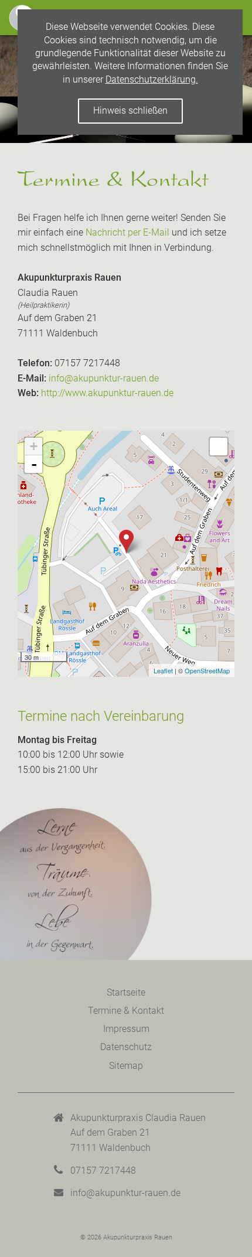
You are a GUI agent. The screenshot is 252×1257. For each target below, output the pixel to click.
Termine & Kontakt (126, 1010)
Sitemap (126, 1065)
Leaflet (163, 670)
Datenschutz (126, 1046)
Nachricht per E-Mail (127, 232)
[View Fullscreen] (218, 446)
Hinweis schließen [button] (130, 110)
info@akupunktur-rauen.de (104, 378)
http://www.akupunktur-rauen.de (107, 392)
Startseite (126, 992)
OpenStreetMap (207, 670)
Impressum (126, 1028)
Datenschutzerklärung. (151, 79)
